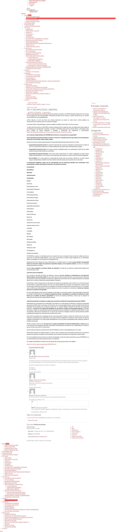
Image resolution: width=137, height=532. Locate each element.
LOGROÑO (98, 172)
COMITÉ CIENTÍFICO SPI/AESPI (32, 26)
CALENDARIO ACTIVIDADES (33, 75)
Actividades (27, 73)
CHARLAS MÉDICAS (31, 79)
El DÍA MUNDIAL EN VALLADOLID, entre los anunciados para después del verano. (101, 119)
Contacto (26, 100)
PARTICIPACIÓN (97, 191)
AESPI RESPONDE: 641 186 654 (37, 1)
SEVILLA (98, 182)
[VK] (28, 8)
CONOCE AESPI (30, 37)
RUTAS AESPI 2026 (7, 453)
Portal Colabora (76, 431)
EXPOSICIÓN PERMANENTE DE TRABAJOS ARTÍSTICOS (40, 89)
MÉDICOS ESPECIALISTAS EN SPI (34, 62)
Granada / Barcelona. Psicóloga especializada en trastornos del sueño (101, 124)
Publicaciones (28, 84)
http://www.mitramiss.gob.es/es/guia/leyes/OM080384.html (41, 344)
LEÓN (97, 171)
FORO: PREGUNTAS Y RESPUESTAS (35, 56)
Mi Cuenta (32, 4)
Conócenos (75, 433)
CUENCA (98, 161)
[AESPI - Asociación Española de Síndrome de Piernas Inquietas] (31, 10)
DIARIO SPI (29, 32)
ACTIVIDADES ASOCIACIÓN (33, 76)
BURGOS (98, 153)
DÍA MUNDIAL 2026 (7, 451)
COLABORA (29, 35)
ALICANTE (98, 149)
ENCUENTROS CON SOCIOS (33, 83)
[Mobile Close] (0, 442)
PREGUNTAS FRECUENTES (33, 46)
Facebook (29, 104)
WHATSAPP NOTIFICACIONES (33, 53)
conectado (42, 417)
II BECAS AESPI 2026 (31, 18)
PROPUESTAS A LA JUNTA (32, 31)
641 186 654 (36, 434)
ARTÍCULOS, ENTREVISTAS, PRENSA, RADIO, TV (38, 94)
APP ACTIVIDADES (30, 51)
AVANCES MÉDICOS (98, 138)
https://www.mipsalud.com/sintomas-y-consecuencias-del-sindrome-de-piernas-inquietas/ (49, 132)
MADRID (98, 174)
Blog (73, 428)
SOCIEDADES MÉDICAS (32, 42)
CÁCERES (98, 155)
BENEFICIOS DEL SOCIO (32, 54)
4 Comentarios (46, 112)
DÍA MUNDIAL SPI (30, 78)
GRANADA (98, 169)
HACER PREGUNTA (33, 57)
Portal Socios (28, 48)
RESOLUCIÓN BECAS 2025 (11, 450)
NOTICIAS (26, 70)
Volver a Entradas (32, 103)
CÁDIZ (97, 156)
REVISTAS (28, 95)
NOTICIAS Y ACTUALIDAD (32, 72)
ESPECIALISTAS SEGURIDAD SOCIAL (37, 64)
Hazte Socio (75, 430)
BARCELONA (99, 152)
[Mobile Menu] (30, 8)
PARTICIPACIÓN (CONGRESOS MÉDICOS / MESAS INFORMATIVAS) (43, 81)
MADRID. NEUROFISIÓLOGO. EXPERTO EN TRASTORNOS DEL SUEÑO (101, 113)
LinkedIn (38, 104)
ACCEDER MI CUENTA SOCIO (33, 68)
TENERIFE (98, 183)
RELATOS (95, 196)
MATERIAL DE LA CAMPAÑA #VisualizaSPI (36, 87)
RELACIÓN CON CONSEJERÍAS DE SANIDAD (37, 39)
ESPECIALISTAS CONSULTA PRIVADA (37, 65)
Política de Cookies (77, 436)
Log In (31, 5)
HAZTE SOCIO (29, 34)
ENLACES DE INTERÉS (31, 98)
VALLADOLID (99, 186)
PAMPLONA (99, 180)
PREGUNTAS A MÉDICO (34, 61)
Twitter (34, 104)
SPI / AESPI (27, 28)
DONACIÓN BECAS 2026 (32, 20)
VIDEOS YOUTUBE (30, 97)
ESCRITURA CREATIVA (31, 86)
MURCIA (98, 177)
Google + (43, 104)
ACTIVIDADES (96, 133)
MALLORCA (98, 175)
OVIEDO (98, 178)
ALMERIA (98, 150)
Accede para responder (43, 356)
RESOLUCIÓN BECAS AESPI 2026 (101, 127)
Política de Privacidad (77, 438)
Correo (48, 104)
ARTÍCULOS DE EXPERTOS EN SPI (34, 90)
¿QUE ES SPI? (29, 29)
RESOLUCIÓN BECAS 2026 (33, 17)
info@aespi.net (33, 2)
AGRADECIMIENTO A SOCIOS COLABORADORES (38, 67)
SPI (72, 427)
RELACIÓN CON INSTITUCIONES (34, 40)
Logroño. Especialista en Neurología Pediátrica (99, 109)
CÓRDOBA (98, 160)
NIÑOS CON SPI (30, 45)
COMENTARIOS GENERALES (35, 59)
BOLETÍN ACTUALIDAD (32, 92)
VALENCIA (98, 185)
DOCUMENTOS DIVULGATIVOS (34, 50)
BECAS (27, 15)
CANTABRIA (98, 158)
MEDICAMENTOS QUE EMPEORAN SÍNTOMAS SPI (39, 43)
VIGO (97, 188)
